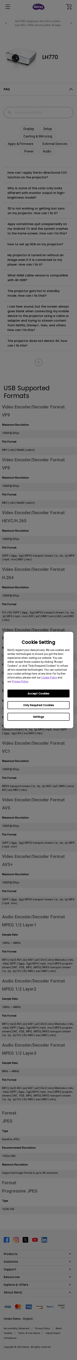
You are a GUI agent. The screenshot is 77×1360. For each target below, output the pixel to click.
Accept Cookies (38, 693)
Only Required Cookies (38, 705)
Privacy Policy (20, 681)
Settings (38, 717)
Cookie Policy (49, 677)
